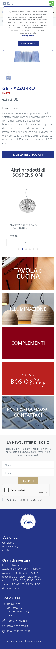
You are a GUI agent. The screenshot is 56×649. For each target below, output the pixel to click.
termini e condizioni (31, 499)
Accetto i (25, 499)
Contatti (7, 550)
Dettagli (28, 242)
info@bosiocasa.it (17, 626)
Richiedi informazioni (28, 154)
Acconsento (28, 43)
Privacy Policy (10, 546)
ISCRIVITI (28, 480)
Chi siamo (8, 542)
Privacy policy (28, 35)
